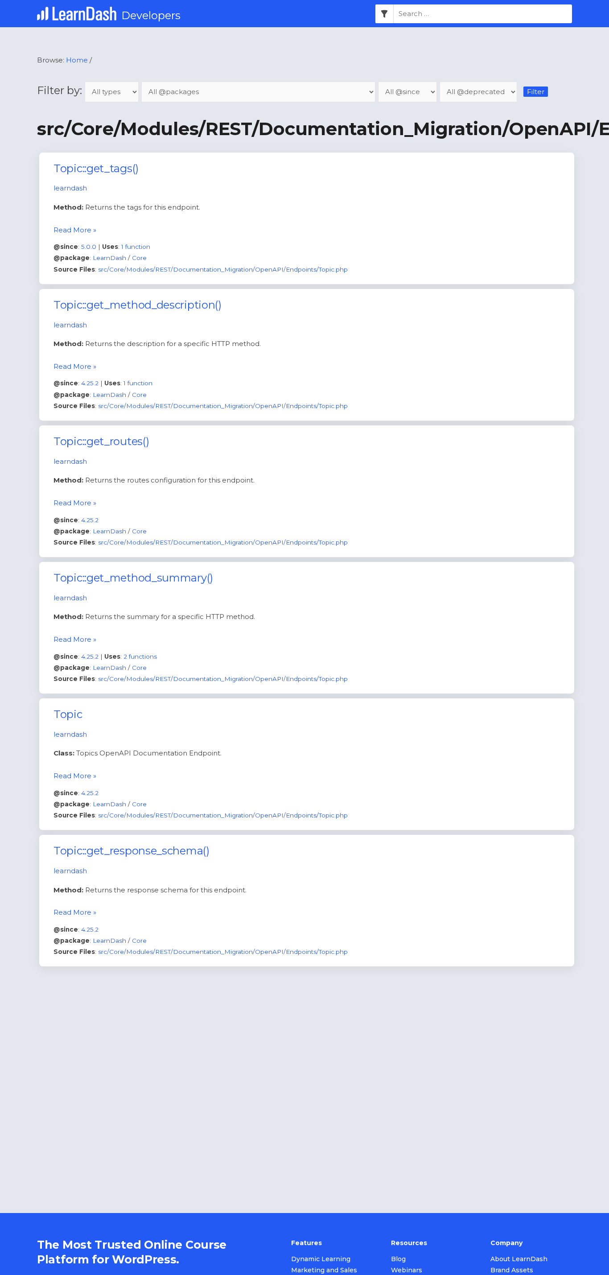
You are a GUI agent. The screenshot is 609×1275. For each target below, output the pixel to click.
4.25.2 (90, 383)
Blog (398, 1259)
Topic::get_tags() (96, 168)
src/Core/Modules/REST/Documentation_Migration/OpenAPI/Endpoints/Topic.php (223, 269)
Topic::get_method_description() (137, 304)
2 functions (140, 656)
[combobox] (483, 13)
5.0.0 (88, 246)
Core (139, 257)
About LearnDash (518, 1259)
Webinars (406, 1270)
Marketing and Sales (324, 1270)
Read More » (74, 229)
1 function (135, 246)
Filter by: (61, 90)
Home (77, 60)
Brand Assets (511, 1270)
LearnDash (109, 257)
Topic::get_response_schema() (131, 850)
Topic (67, 714)
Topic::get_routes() (101, 441)
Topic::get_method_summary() (133, 577)
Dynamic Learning (320, 1259)
